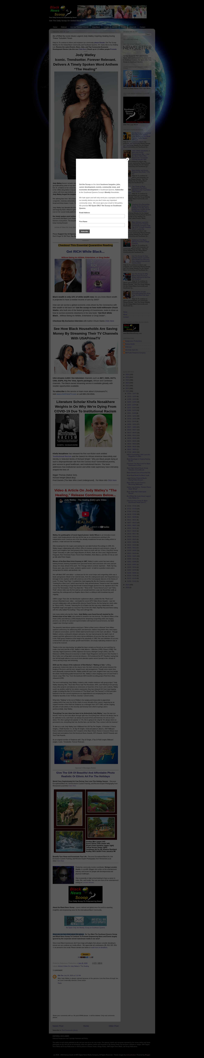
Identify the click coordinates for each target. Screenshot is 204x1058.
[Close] (127, 159)
